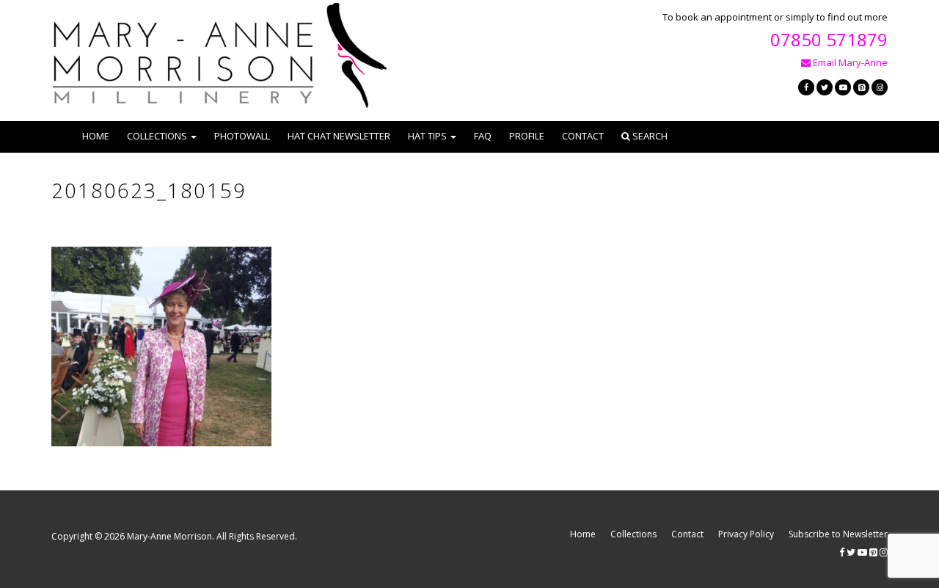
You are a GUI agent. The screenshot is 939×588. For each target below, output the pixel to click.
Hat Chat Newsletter (339, 135)
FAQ (483, 135)
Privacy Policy (746, 534)
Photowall (242, 135)
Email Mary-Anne (849, 62)
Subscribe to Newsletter (838, 534)
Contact (583, 135)
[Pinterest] (861, 87)
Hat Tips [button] (427, 135)
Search (649, 135)
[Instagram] (880, 87)
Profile (526, 135)
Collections (633, 534)
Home (95, 135)
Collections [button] (157, 135)
